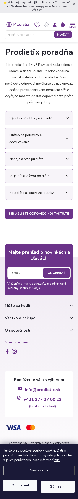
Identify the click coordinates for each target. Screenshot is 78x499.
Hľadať (63, 35)
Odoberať (56, 273)
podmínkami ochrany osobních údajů (36, 286)
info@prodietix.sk (42, 390)
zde (57, 460)
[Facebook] (8, 351)
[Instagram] (15, 351)
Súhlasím (57, 486)
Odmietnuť (20, 485)
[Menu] (72, 24)
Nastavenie (39, 470)
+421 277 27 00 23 (42, 399)
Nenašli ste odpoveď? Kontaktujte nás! (39, 215)
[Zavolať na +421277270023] (46, 25)
